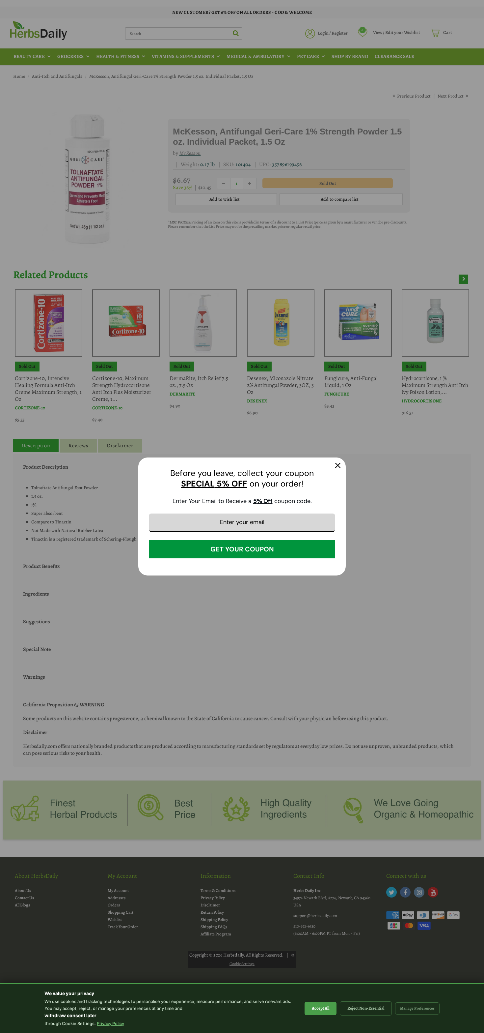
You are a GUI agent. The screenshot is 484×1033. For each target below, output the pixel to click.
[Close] (338, 465)
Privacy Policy (110, 1023)
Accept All (320, 1008)
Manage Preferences (417, 1008)
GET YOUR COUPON (242, 549)
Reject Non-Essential (365, 1008)
